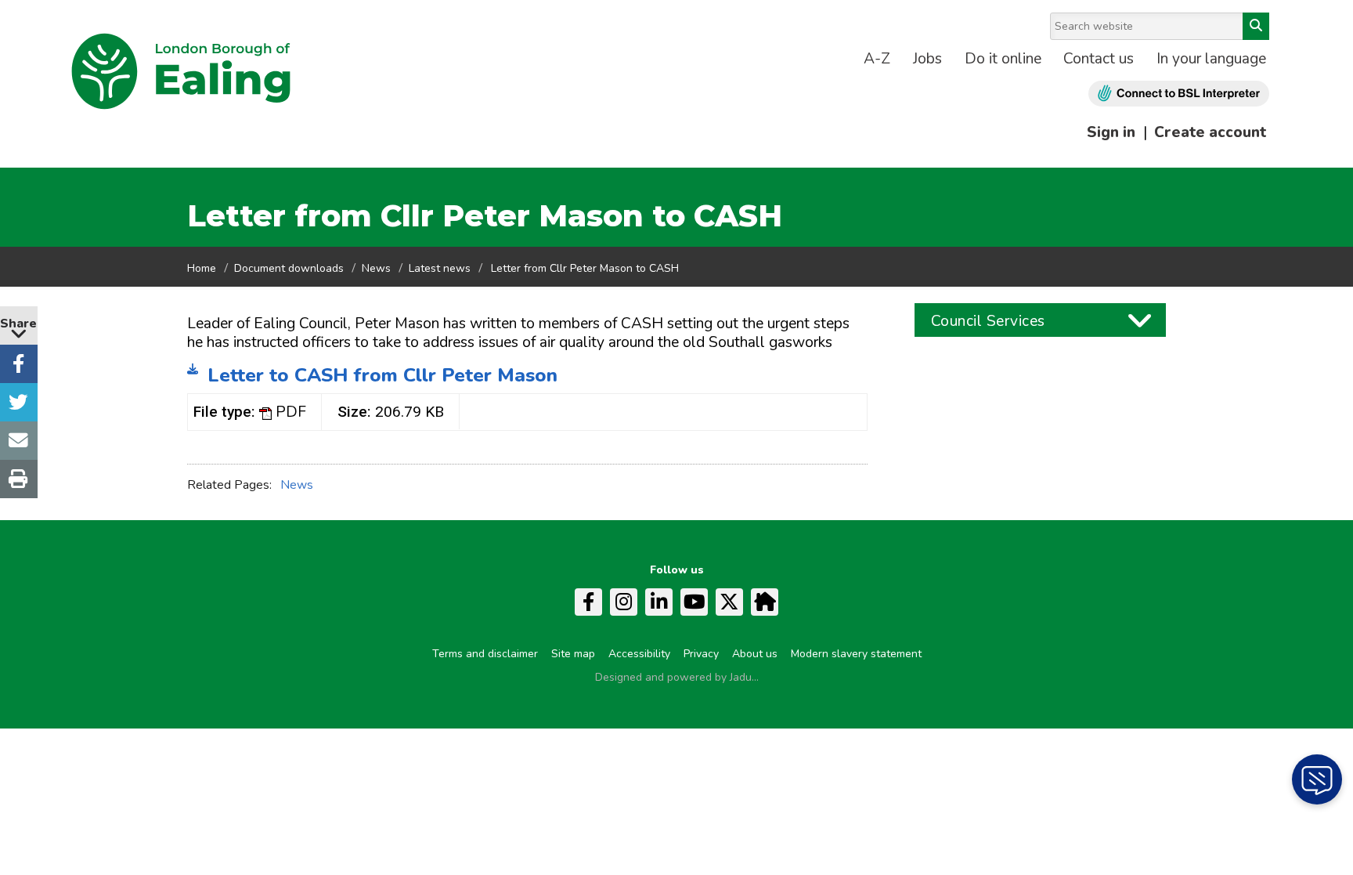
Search (1256, 26)
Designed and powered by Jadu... (677, 677)
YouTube (694, 602)
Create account (1210, 132)
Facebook (588, 602)
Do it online (1003, 59)
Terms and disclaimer (485, 653)
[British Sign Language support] (1178, 94)
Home (201, 268)
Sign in (1111, 132)
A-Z (877, 59)
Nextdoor (764, 602)
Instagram (623, 602)
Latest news (440, 268)
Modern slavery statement (856, 653)
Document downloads (289, 268)
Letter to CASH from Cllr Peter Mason (382, 375)
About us (755, 653)
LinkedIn (659, 602)
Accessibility (639, 653)
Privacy (701, 653)
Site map (573, 653)
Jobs (927, 59)
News (376, 268)
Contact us (1098, 59)
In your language (1211, 59)
